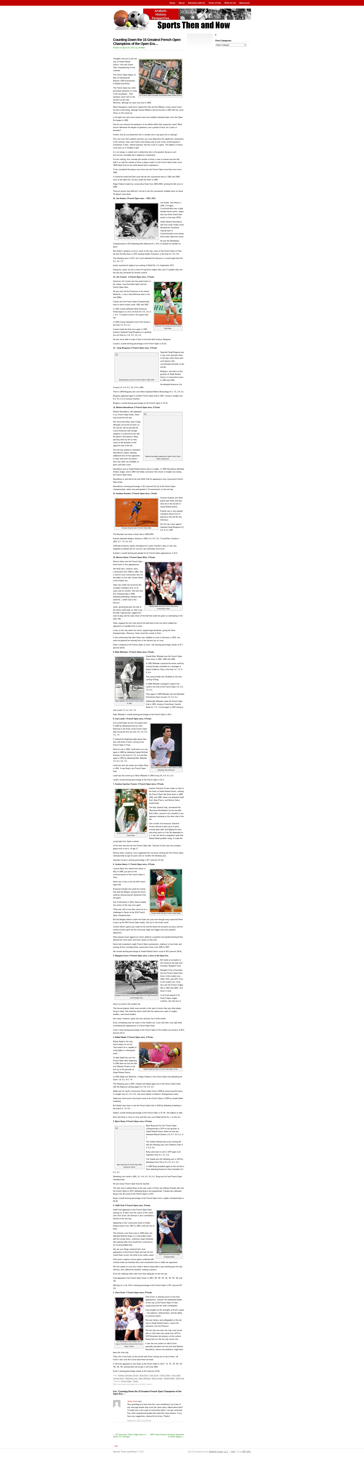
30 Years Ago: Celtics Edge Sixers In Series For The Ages (129, 1435)
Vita (233, 1451)
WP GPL (246, 1451)
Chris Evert (154, 1375)
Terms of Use (214, 3)
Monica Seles (157, 1378)
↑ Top (115, 1446)
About (182, 3)
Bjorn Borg (144, 1375)
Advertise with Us (196, 3)
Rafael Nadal (169, 1378)
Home (172, 3)
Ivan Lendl (176, 1375)
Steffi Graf (180, 1378)
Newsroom (244, 3)
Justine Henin (118, 1378)
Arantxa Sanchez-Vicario (128, 1375)
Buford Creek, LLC (218, 1451)
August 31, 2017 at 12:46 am (139, 1420)
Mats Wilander (144, 1378)
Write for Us (230, 3)
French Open (165, 1375)
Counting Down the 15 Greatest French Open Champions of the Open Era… (146, 42)
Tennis (135, 1381)
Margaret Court (131, 1378)
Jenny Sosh (132, 1401)
